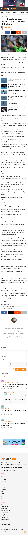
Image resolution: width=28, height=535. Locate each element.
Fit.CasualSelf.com (5, 508)
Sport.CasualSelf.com (5, 510)
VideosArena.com (5, 519)
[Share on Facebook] (7, 32)
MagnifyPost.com (5, 515)
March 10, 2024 (16, 27)
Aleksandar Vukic (8, 304)
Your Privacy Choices (5, 524)
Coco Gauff (4, 308)
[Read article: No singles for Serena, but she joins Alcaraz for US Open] (4, 98)
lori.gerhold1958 (15, 394)
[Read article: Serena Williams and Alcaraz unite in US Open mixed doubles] (4, 103)
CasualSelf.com (4, 506)
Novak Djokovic (11, 308)
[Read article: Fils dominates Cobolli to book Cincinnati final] (4, 92)
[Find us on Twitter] (3, 531)
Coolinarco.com (4, 504)
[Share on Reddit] (19, 32)
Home (2, 12)
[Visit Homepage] (10, 9)
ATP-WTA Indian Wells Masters (8, 306)
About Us (3, 478)
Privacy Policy (4, 479)
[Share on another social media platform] (24, 32)
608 (16, 93)
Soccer (22, 12)
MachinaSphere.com (5, 512)
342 (16, 87)
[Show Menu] (1, 9)
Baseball (3, 491)
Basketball (15, 12)
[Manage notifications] (25, 532)
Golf (2, 498)
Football (8, 12)
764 (16, 99)
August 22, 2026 (11, 87)
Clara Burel (19, 306)
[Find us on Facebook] (1, 531)
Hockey (2, 495)
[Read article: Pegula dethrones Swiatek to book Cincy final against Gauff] (4, 80)
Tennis (5, 16)
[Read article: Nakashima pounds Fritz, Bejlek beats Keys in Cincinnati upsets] (4, 109)
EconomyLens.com (5, 514)
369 (16, 110)
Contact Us (3, 481)
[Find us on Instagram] (5, 531)
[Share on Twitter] (13, 32)
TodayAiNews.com (5, 517)
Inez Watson (7, 27)
